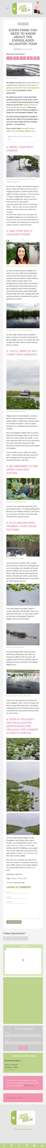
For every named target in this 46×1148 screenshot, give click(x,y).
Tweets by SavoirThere (14, 1098)
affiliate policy (28, 1085)
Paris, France (10, 1070)
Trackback (10, 882)
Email (7, 1040)
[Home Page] (23, 1118)
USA (25, 878)
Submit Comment (14, 922)
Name (7, 1033)
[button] (23, 960)
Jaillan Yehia (27, 49)
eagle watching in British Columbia (18, 845)
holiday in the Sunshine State (27, 853)
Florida (19, 878)
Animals (13, 878)
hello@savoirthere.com (23, 1129)
